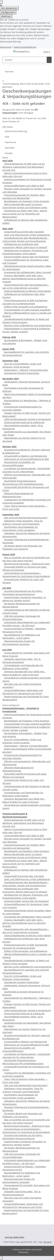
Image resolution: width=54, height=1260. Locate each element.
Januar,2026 (8, 348)
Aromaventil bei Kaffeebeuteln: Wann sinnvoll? (27, 272)
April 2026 (7, 160)
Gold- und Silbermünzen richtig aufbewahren (27, 234)
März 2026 (7, 228)
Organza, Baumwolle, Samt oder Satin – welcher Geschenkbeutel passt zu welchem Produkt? (24, 278)
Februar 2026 (9, 337)
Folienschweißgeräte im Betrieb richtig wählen (27, 291)
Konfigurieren (8, 12)
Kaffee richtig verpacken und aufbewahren (25, 306)
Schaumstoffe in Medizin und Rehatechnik (25, 456)
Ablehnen (6, 16)
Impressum (5, 47)
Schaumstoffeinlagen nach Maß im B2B (24, 185)
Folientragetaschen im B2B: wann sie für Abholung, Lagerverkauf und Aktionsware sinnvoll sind (23, 166)
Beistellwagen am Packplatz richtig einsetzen (26, 201)
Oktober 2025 (9, 446)
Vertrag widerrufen (14, 1237)
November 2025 (10, 378)
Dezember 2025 (10, 360)
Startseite (9, 147)
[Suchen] (49, 60)
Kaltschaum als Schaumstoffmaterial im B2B (26, 459)
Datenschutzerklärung (25, 47)
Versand (47, 1242)
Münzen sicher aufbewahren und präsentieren (28, 325)
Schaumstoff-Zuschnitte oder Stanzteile (24, 231)
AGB (7, 136)
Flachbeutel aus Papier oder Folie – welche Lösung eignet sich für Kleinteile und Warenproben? (24, 213)
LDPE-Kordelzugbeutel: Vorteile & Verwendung (27, 419)
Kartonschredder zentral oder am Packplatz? (26, 256)
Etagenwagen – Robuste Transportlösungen (26, 370)
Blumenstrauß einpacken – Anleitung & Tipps (27, 563)
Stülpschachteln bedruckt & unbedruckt (24, 422)
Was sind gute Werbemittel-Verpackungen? (26, 517)
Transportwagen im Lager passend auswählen (27, 309)
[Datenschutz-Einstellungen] (1, 2)
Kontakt (8, 153)
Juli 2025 (6, 588)
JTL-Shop (32, 1252)
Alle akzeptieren (9, 8)
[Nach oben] (1, 1258)
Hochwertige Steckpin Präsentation (21, 373)
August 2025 (8, 554)
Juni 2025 (7, 649)
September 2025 (10, 514)
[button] (39, 52)
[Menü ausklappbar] (6, 52)
